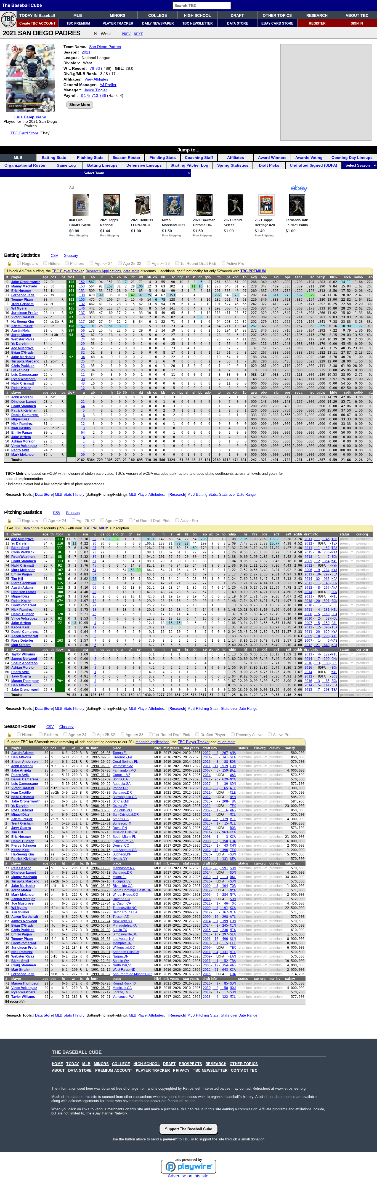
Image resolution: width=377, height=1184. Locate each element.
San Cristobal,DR (126, 815)
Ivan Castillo (21, 428)
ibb (200, 277)
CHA (334, 614)
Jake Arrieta (21, 437)
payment (170, 1139)
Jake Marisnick (23, 357)
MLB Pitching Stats (203, 708)
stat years (191, 748)
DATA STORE (237, 23)
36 (83, 348)
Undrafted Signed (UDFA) (313, 165)
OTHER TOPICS (277, 15)
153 (82, 286)
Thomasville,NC (125, 908)
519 (224, 766)
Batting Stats (54, 157)
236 (326, 552)
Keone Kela (20, 627)
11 (83, 375)
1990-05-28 (100, 917)
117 (82, 322)
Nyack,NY (120, 859)
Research (177, 494)
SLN (233, 939)
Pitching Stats (90, 157)
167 (224, 912)
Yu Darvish (19, 344)
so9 (276, 534)
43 (83, 383)
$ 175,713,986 (93, 95)
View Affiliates (96, 79)
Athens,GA (121, 819)
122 (326, 654)
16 (215, 939)
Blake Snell (20, 370)
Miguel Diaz (20, 419)
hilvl (157, 748)
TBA (334, 548)
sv (139, 534)
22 (94, 592)
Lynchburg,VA (123, 841)
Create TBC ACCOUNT (37, 23)
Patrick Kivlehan (24, 410)
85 (326, 681)
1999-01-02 (100, 974)
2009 (308, 636)
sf (193, 277)
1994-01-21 (100, 801)
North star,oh (122, 965)
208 (326, 690)
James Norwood (24, 659)
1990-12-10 (100, 908)
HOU (334, 618)
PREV (126, 34)
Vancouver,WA (123, 997)
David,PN (120, 828)
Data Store (44, 494)
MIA (334, 552)
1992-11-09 (100, 779)
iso (312, 277)
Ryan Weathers (23, 379)
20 (317, 601)
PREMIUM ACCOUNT (113, 1071)
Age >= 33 (161, 263)
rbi (141, 277)
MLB (77, 15)
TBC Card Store (24, 133)
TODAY (72, 1064)
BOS (334, 663)
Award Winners (272, 157)
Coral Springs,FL (125, 762)
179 (224, 819)
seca (298, 277)
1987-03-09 (100, 841)
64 (83, 406)
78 (94, 579)
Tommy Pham (22, 300)
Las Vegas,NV (123, 939)
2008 (308, 614)
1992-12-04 (100, 903)
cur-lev (274, 748)
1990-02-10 (100, 832)
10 (317, 574)
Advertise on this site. (188, 1176)
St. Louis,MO (122, 810)
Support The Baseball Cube (188, 1129)
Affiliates (235, 157)
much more (226, 742)
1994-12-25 (100, 797)
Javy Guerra (21, 676)
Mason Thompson (25, 681)
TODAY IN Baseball (37, 15)
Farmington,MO (124, 770)
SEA (334, 574)
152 (82, 282)
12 (83, 388)
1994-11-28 (100, 815)
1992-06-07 (100, 988)
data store (131, 271)
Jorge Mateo (21, 335)
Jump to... (188, 149)
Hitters (54, 263)
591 (326, 601)
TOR (334, 539)
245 (224, 925)
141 (326, 685)
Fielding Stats (163, 157)
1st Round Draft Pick (198, 263)
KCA (334, 579)
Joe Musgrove (22, 348)
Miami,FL (119, 877)
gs (102, 534)
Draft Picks (269, 165)
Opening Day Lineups (352, 157)
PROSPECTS (190, 1064)
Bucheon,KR (122, 854)
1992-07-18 (100, 872)
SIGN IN (357, 23)
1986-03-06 (100, 770)
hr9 (254, 534)
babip (321, 277)
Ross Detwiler (22, 640)
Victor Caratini (22, 317)
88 (326, 663)
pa (228, 277)
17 (215, 766)
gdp (208, 277)
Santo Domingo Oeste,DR (132, 890)
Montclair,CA (122, 988)
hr (133, 277)
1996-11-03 (100, 868)
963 (326, 579)
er (178, 534)
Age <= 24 (104, 263)
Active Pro (235, 263)
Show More (79, 104)
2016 (308, 663)
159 (326, 623)
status (345, 534)
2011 (308, 539)
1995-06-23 (100, 890)
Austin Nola (20, 330)
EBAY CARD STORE (277, 23)
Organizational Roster (25, 165)
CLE (334, 605)
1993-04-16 (100, 850)
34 (83, 357)
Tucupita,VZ (122, 881)
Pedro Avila (20, 450)
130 (82, 295)
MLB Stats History (69, 494)
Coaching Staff (199, 157)
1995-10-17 (100, 854)
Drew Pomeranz (23, 605)
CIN (233, 925)
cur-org (362, 534)
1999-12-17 (100, 992)
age (45, 277)
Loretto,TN (120, 992)
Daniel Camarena (25, 415)
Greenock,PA (122, 757)
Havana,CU (121, 899)
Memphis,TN (122, 943)
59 (83, 455)
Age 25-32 (132, 263)
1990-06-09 (100, 766)
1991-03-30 (100, 886)
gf (130, 534)
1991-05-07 (100, 934)
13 (94, 610)
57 (83, 326)
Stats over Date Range (237, 494)
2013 (308, 574)
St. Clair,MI (121, 801)
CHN (334, 583)
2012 (308, 543)
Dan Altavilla (21, 685)
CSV (54, 256)
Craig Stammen (23, 406)
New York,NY (122, 921)
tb (219, 277)
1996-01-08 (100, 930)
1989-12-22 (100, 859)
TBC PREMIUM (78, 23)
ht (63, 748)
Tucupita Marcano (25, 361)
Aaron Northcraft (24, 636)
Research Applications (103, 271)
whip (232, 534)
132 (82, 304)
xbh (235, 277)
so (173, 277)
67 (94, 561)
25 (83, 361)
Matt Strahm (21, 645)
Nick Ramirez (22, 424)
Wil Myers (19, 308)
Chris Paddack (22, 366)
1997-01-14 (100, 775)
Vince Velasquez (24, 446)
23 (83, 366)
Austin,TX (120, 930)
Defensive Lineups (144, 165)
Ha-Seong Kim (22, 322)
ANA (334, 588)
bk (217, 534)
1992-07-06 (100, 877)
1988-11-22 (100, 943)
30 (83, 379)
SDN (334, 557)
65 (94, 588)
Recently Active (249, 734)
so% (347, 277)
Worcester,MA (123, 766)
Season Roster (126, 157)
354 (326, 561)
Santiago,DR (122, 792)
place (117, 748)
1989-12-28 (100, 912)
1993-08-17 (100, 788)
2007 (308, 623)
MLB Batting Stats (202, 494)
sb (149, 277)
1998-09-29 (100, 784)
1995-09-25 (100, 828)
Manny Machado (24, 286)
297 (326, 574)
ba (63, 277)
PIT (233, 819)
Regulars (30, 263)
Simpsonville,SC (125, 934)
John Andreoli (22, 397)
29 (83, 344)
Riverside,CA (122, 886)
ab (93, 277)
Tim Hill (17, 579)
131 (326, 610)
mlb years (171, 748)
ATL (334, 636)
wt (73, 748)
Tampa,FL (120, 753)
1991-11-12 (100, 970)
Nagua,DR (121, 956)
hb (223, 534)
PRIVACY (181, 1071)
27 (94, 548)
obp (264, 277)
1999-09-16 (100, 881)
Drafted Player (212, 734)
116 (82, 317)
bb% (333, 277)
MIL (334, 596)
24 (83, 339)
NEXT (138, 34)
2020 (207, 854)
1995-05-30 (100, 792)
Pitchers (77, 263)
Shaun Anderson (24, 663)
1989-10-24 (100, 837)
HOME (57, 1064)
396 (326, 627)
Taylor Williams (23, 654)
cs (155, 277)
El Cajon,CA (122, 903)
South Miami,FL (124, 837)
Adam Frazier (22, 326)
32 (83, 352)
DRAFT (237, 15)
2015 (308, 552)
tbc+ (71, 277)
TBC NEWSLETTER (197, 23)
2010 (308, 605)
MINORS (117, 15)
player (16, 277)
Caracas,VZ (121, 775)
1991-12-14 (100, 819)
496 (224, 939)
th (52, 534)
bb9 (264, 534)
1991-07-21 (100, 997)
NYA (334, 570)
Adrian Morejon (23, 441)
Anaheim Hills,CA (126, 952)
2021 (86, 52)
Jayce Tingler (95, 90)
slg (276, 277)
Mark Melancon (23, 455)
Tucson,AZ (121, 917)
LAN (233, 956)
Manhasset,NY (124, 868)
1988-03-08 (100, 939)
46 (326, 539)
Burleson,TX (122, 823)
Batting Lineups (102, 165)
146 (82, 308)
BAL (334, 623)
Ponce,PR (120, 788)
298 (326, 636)
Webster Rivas (22, 339)
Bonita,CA (120, 779)
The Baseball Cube (22, 5)
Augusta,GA (122, 784)
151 (82, 291)
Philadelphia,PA (125, 925)
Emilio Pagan (21, 432)
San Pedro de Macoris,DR (132, 974)
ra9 (288, 534)
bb (163, 277)
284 (326, 570)
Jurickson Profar (24, 313)
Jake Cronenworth (25, 282)
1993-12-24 (100, 921)
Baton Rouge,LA (125, 912)
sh (187, 277)
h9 (246, 534)
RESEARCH (317, 15)
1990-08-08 (100, 956)
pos (53, 277)
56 (83, 330)
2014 (308, 579)
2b (119, 277)
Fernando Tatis (22, 295)
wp (211, 534)
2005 (308, 561)
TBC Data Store (26, 528)
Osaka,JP (120, 806)
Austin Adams (22, 588)
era (85, 534)
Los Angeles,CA (125, 850)
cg (108, 534)
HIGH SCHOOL (197, 15)
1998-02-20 (100, 983)
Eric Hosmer (21, 291)
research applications (152, 742)
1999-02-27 (100, 899)
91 (224, 908)
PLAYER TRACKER (118, 23)
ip (153, 534)
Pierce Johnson (23, 583)
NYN (334, 565)
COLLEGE (157, 15)
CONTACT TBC (244, 1071)
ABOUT (58, 1071)
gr (122, 534)
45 (94, 565)
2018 (308, 557)
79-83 (95, 68)
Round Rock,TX (124, 983)
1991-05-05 (100, 753)
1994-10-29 (100, 762)
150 (326, 614)
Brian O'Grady (22, 352)
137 (82, 313)
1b (244, 277)
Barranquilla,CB (125, 797)
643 (326, 645)
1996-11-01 (100, 823)
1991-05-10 (100, 845)
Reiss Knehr (21, 388)
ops (288, 277)
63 (94, 583)
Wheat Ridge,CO (125, 895)
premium (346, 539)
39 (224, 784)
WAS (334, 561)
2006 (308, 570)
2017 (207, 784)
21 (83, 402)
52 (326, 548)
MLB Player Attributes (146, 494)
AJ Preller (108, 84)
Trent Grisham (22, 304)
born (94, 748)
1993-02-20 (100, 948)
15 (224, 823)
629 (326, 632)
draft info (311, 534)
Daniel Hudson (22, 614)
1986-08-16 (100, 806)
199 (326, 659)
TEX (334, 543)
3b (125, 277)
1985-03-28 (100, 895)
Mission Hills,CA (125, 832)
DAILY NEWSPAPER (158, 23)
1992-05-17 (100, 925)
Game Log (66, 165)
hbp (180, 277)
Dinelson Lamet (23, 402)
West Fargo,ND (124, 970)
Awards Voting (309, 157)
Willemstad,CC (124, 948)
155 (82, 300)
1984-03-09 (100, 965)
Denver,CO (121, 845)
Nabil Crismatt (22, 383)
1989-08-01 (100, 952)
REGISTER (317, 23)
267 (326, 588)
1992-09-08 (100, 757)
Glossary (71, 256)
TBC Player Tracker (67, 271)
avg (254, 277)
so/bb (358, 277)
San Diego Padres (105, 46)
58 (326, 618)
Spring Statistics (232, 165)
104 (224, 886)
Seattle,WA (121, 961)
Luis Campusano (30, 117)
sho (115, 534)
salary (290, 748)
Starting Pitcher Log (189, 165)
